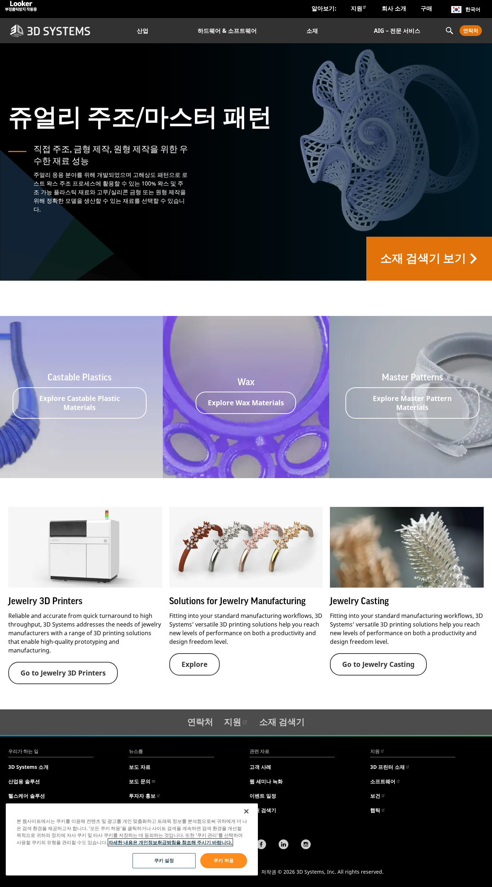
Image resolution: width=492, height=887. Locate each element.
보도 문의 (140, 781)
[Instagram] (306, 845)
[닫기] (246, 811)
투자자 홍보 (142, 795)
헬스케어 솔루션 (26, 795)
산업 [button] (142, 31)
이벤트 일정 (263, 795)
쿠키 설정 (164, 860)
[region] (132, 839)
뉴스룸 (136, 751)
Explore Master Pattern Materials (412, 403)
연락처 (470, 30)
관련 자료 (259, 751)
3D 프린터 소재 (387, 766)
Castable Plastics (80, 377)
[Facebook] (261, 845)
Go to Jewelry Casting (378, 664)
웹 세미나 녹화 (266, 781)
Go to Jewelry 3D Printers (63, 672)
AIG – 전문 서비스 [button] (397, 31)
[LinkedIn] (283, 845)
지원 (356, 8)
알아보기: (324, 8)
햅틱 (375, 810)
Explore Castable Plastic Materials (79, 403)
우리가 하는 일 (23, 751)
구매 (426, 8)
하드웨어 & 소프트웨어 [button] (227, 31)
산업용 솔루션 (24, 781)
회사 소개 (394, 8)
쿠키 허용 (224, 860)
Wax (246, 382)
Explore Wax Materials (246, 402)
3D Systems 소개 (28, 766)
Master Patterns (412, 377)
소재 (312, 31)
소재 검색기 (282, 721)
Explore (194, 664)
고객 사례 (260, 766)
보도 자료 (140, 766)
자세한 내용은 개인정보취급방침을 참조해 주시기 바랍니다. (170, 842)
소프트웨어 (382, 781)
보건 (375, 795)
